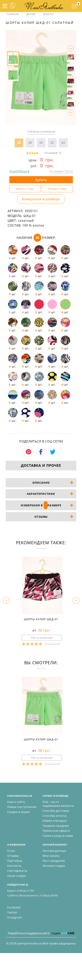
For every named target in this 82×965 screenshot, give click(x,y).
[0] (74, 6)
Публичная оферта (56, 830)
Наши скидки (16, 876)
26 (19, 143)
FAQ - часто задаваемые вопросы (58, 804)
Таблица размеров (41, 131)
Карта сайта (16, 802)
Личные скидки (54, 866)
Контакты (14, 866)
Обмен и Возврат (55, 820)
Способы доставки (56, 810)
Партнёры (14, 860)
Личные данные (54, 850)
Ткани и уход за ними (58, 836)
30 (41, 143)
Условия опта (61, 171)
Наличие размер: (36, 238)
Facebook (14, 907)
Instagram (14, 917)
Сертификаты (17, 870)
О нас (11, 850)
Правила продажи (56, 826)
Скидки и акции (18, 812)
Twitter (12, 912)
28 (30, 143)
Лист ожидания (54, 860)
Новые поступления (21, 807)
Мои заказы (51, 856)
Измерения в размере (41, 199)
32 (52, 143)
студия (62, 933)
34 (63, 143)
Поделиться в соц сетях (41, 441)
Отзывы (13, 856)
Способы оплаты (55, 816)
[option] (41, 77)
